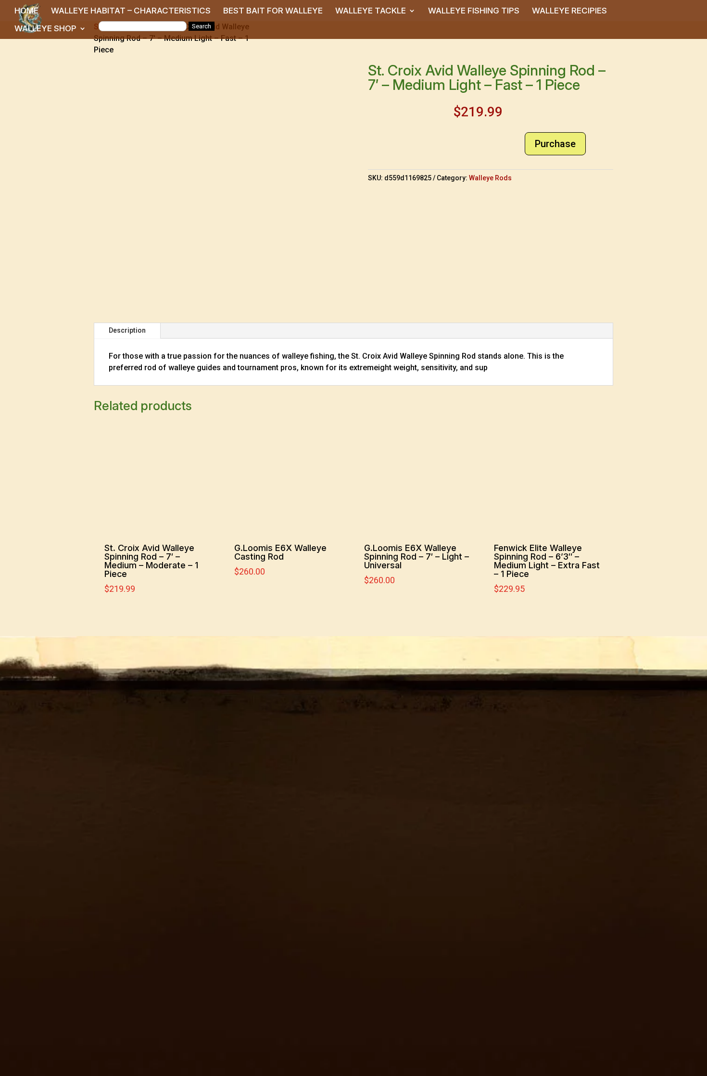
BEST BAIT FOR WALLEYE (273, 11)
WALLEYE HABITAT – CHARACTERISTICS (131, 11)
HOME (26, 11)
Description (127, 330)
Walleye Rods (490, 178)
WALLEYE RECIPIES (569, 11)
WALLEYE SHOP (45, 29)
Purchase (555, 144)
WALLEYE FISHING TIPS (473, 11)
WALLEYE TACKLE (370, 11)
